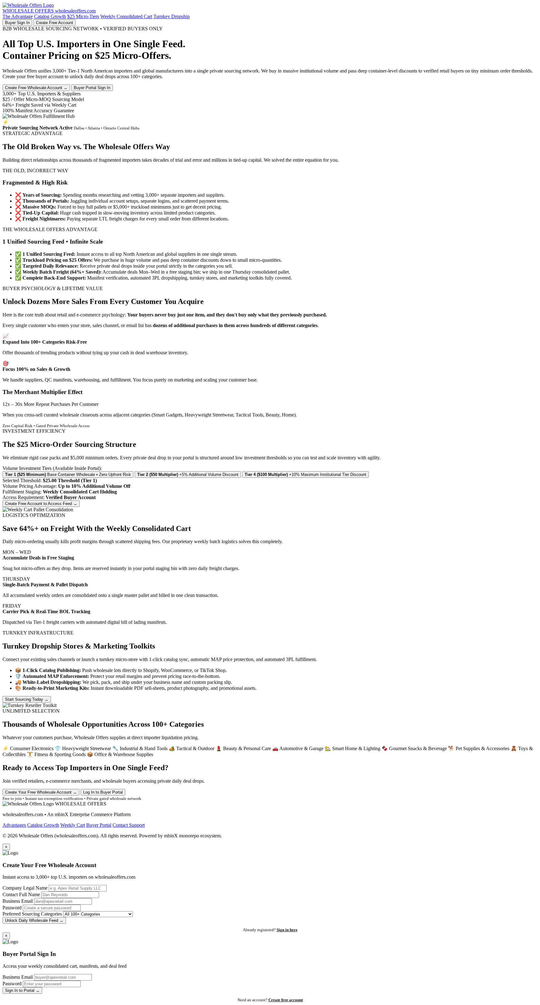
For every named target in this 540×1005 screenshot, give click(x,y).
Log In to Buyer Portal (103, 792)
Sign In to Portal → (22, 990)
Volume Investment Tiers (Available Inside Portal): (52, 468)
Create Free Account (54, 22)
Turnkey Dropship (171, 16)
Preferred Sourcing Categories (32, 914)
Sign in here (287, 929)
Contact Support (128, 825)
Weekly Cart (72, 825)
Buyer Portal (98, 825)
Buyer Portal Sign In (92, 87)
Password (12, 907)
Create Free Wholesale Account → (36, 87)
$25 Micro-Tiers (83, 16)
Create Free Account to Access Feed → (41, 503)
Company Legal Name (25, 888)
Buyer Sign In (17, 22)
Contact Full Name (21, 894)
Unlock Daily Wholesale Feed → (34, 920)
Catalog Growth (50, 16)
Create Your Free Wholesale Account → (41, 792)
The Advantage (17, 16)
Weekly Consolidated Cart (126, 16)
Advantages (14, 825)
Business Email (17, 901)
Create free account (285, 999)
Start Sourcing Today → (26, 699)
